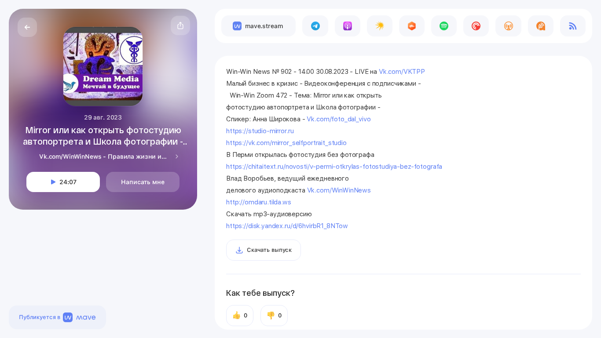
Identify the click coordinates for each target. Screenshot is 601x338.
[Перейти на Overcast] (508, 25)
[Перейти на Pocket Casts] (476, 25)
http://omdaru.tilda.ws (258, 202)
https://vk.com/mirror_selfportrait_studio (286, 143)
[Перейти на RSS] (573, 25)
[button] (180, 25)
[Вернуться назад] (27, 27)
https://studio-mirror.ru (259, 131)
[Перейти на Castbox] (412, 25)
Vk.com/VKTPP (402, 72)
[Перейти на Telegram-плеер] (315, 25)
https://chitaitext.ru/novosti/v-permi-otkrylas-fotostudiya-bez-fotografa (334, 167)
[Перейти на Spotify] (444, 25)
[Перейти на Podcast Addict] (540, 25)
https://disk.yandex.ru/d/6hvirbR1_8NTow (287, 226)
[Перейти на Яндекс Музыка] (379, 25)
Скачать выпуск (269, 250)
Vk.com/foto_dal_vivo (338, 119)
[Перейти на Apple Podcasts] (347, 25)
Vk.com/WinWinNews (339, 190)
